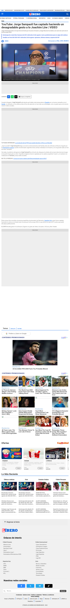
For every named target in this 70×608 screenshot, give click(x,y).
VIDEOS (67, 18)
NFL (4, 573)
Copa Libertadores (41, 544)
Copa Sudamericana (42, 548)
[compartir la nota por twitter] (16, 96)
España (47, 102)
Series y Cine (39, 569)
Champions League (8, 147)
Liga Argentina (40, 552)
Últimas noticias (5, 18)
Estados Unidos (40, 575)
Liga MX (38, 558)
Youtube (19, 328)
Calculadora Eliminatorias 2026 (12, 554)
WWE (5, 565)
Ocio (48, 18)
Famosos (38, 567)
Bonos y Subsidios (41, 563)
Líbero (6, 41)
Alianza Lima (7, 544)
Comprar (18, 468)
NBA (4, 567)
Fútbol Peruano (18, 18)
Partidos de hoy (9, 10)
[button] (67, 14)
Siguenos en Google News (26, 96)
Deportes (42, 18)
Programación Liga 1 (60, 10)
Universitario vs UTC (19, 10)
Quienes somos (26, 594)
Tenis (4, 569)
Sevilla (3, 104)
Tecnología (39, 573)
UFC (4, 563)
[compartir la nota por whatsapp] (12, 96)
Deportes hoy (7, 561)
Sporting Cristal (7, 548)
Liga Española (40, 554)
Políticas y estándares (36, 594)
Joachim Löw (48, 220)
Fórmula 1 (6, 571)
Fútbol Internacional (41, 542)
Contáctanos (19, 594)
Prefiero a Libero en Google (18, 333)
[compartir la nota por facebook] (8, 96)
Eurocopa (38, 550)
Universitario (7, 546)
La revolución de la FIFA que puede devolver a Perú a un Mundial (33, 143)
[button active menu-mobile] (2, 14)
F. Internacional (31, 18)
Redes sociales (40, 565)
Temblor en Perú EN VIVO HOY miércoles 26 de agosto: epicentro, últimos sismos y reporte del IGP (31, 37)
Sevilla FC (13, 328)
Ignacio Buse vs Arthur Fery (46, 10)
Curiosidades (39, 571)
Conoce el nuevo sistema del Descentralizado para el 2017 (30, 158)
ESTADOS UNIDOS (57, 18)
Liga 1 (5, 550)
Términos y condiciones (48, 594)
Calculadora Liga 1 (8, 552)
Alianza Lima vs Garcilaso (32, 10)
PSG (37, 556)
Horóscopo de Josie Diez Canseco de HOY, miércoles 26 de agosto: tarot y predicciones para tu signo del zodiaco (35, 35)
